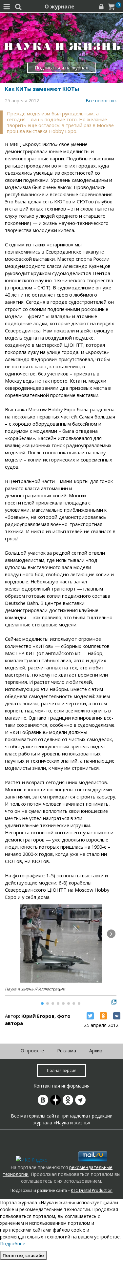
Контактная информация (61, 1086)
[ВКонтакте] (116, 1015)
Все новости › (101, 100)
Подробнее (12, 1243)
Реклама (66, 1050)
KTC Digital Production (92, 1190)
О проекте (32, 1050)
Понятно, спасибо (23, 1255)
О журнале (59, 6)
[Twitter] (90, 1015)
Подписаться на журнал (61, 68)
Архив (95, 1050)
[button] (111, 934)
